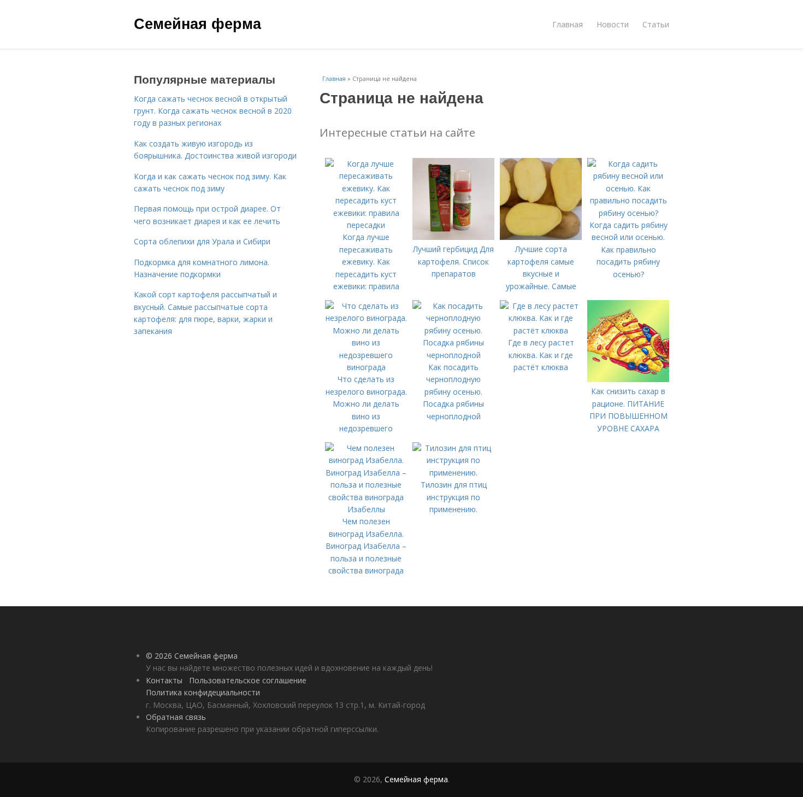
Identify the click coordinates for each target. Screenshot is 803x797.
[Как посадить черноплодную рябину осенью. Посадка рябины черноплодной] (453, 355)
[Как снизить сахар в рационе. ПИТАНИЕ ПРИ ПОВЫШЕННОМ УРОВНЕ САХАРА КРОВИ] (628, 379)
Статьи (655, 24)
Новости (613, 24)
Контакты (164, 680)
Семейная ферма (197, 23)
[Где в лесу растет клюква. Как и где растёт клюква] (541, 330)
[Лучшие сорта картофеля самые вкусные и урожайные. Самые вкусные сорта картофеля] (541, 237)
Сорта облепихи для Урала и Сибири (202, 241)
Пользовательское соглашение (247, 680)
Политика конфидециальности (203, 692)
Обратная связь (176, 717)
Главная (567, 24)
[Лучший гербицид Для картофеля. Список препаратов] (453, 237)
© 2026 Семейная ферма (192, 656)
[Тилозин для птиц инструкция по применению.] (453, 472)
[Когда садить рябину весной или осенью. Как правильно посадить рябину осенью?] (628, 213)
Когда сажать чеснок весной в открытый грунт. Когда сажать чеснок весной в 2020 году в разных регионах (213, 110)
